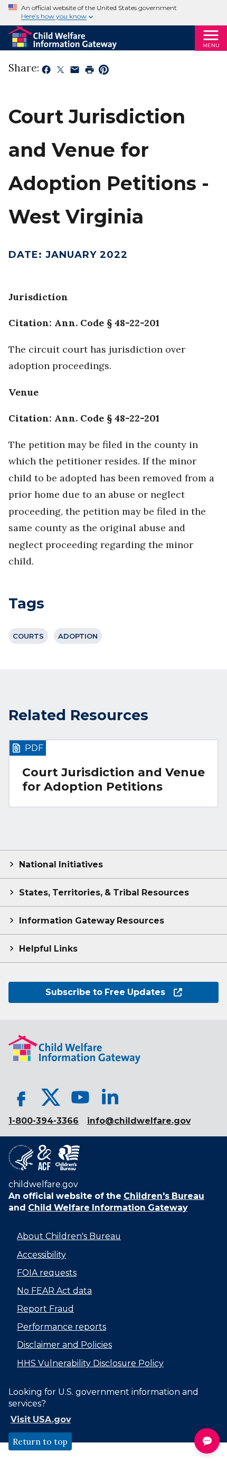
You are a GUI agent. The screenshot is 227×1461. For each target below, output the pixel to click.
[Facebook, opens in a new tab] (21, 1097)
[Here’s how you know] (113, 12)
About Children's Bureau (69, 1236)
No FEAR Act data (54, 1291)
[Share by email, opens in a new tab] (75, 71)
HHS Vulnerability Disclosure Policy (90, 1363)
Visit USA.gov (41, 1419)
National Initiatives (61, 864)
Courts (28, 636)
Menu (211, 45)
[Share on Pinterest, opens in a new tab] (104, 71)
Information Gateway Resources (91, 921)
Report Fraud (45, 1309)
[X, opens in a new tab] (50, 1097)
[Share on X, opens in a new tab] (60, 71)
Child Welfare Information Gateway (107, 1208)
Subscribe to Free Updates (86, 992)
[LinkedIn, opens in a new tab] (109, 1097)
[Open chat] (207, 1441)
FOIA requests (47, 1273)
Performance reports (61, 1327)
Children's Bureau (164, 1196)
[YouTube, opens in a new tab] (80, 1097)
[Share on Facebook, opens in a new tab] (46, 71)
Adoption (78, 636)
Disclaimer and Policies (64, 1345)
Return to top (40, 1441)
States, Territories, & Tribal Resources (104, 893)
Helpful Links (48, 949)
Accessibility (41, 1255)
